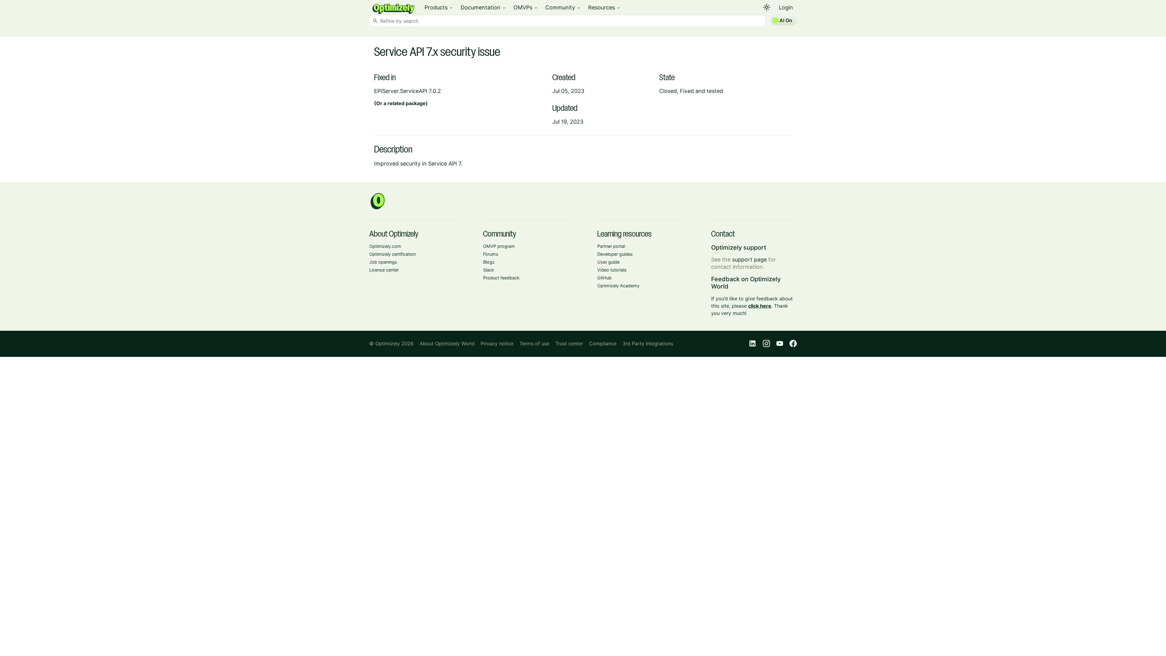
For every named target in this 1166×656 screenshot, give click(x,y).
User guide (608, 262)
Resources (604, 7)
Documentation (483, 7)
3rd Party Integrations (647, 343)
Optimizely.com (385, 246)
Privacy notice (497, 343)
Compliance (602, 343)
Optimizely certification (392, 254)
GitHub (604, 277)
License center (384, 269)
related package (406, 103)
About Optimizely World (447, 343)
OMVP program (499, 246)
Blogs (489, 262)
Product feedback (501, 277)
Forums (490, 254)
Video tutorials (612, 269)
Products (438, 7)
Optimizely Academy (618, 285)
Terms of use (534, 343)
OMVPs (525, 7)
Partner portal (611, 246)
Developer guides (615, 254)
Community (563, 7)
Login (786, 7)
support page (749, 259)
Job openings (383, 262)
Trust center (569, 343)
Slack (488, 269)
